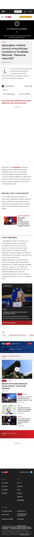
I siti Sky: (4, 479)
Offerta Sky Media (7, 519)
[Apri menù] (2, 17)
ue (4, 335)
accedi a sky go (24, 472)
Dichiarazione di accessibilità (22, 514)
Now (18, 490)
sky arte (4, 493)
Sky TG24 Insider (25, 17)
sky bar (19, 493)
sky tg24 (4, 486)
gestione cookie (7, 511)
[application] (8, 86)
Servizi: (19, 479)
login (30, 11)
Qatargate (16, 167)
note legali (5, 514)
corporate (20, 519)
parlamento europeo (17, 335)
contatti (29, 528)
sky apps (20, 486)
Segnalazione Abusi (24, 534)
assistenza (23, 528)
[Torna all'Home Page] (8, 17)
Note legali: (5, 507)
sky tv (19, 483)
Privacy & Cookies (12, 527)
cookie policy (21, 511)
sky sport (5, 483)
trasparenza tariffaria (16, 528)
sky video (5, 490)
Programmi (20, 500)
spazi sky (20, 496)
